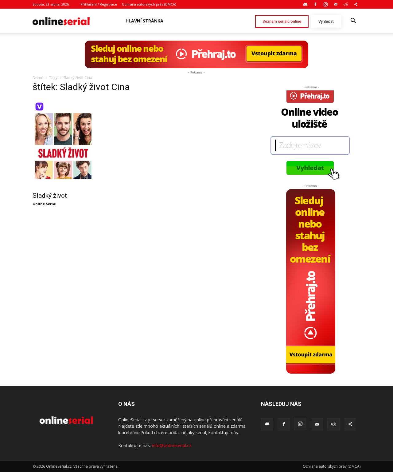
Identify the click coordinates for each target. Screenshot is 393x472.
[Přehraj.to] (196, 54)
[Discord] (305, 4)
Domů (38, 77)
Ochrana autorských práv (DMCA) (149, 4)
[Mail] (335, 4)
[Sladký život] (82, 143)
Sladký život (50, 195)
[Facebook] (315, 4)
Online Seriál (44, 203)
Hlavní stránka (144, 21)
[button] (353, 21)
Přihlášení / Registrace (98, 4)
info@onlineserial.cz (171, 445)
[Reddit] (345, 4)
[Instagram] (325, 4)
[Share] (355, 4)
